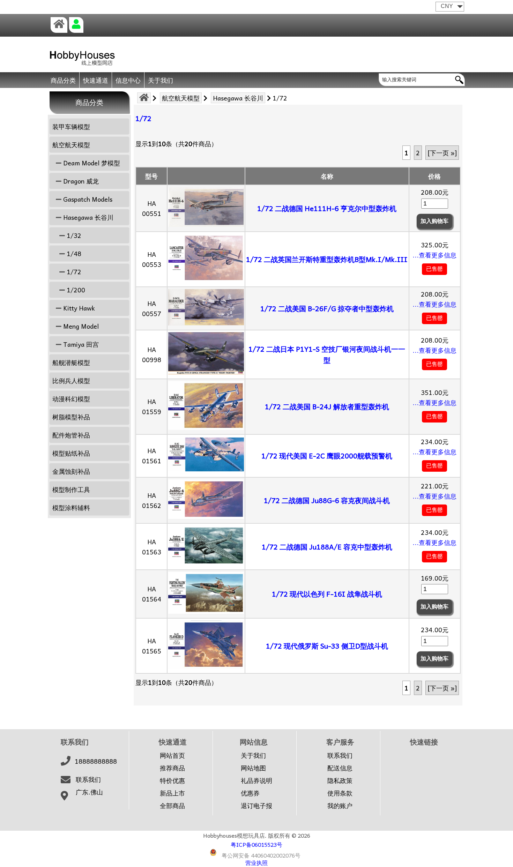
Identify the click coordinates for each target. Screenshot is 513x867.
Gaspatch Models (86, 199)
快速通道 (95, 80)
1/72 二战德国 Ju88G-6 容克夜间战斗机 (327, 500)
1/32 (73, 235)
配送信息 (339, 767)
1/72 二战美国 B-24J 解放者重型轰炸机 (327, 406)
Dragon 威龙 (80, 181)
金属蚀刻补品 (71, 471)
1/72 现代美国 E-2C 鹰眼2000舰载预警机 (326, 455)
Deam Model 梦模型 (90, 163)
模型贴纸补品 (71, 453)
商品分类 (63, 80)
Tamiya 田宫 (80, 344)
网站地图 (253, 767)
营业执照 (256, 862)
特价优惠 (172, 780)
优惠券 (250, 793)
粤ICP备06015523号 (256, 844)
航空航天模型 (181, 98)
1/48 (73, 253)
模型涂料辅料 (71, 507)
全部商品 (172, 805)
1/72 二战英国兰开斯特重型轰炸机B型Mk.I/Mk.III (327, 259)
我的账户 (339, 805)
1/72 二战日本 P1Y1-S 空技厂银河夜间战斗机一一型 (326, 354)
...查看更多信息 (434, 255)
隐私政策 (339, 780)
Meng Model (80, 326)
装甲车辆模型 (71, 126)
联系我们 (88, 779)
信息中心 (128, 80)
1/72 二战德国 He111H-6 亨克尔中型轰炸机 (326, 208)
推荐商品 (172, 767)
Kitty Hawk (78, 308)
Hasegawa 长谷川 (238, 98)
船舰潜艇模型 (71, 362)
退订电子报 (256, 805)
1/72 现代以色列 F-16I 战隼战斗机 (327, 593)
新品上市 (172, 793)
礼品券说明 (256, 780)
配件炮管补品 (71, 435)
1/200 (75, 290)
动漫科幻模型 (71, 399)
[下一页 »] (442, 153)
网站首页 (172, 755)
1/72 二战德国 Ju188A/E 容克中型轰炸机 (327, 546)
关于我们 (160, 80)
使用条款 (339, 793)
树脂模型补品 (71, 417)
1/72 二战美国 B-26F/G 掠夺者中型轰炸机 (327, 308)
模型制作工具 (71, 489)
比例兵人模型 (71, 380)
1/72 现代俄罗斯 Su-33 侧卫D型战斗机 (327, 645)
